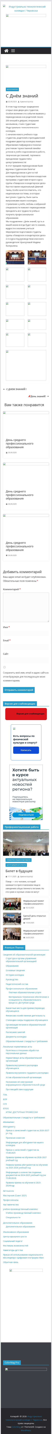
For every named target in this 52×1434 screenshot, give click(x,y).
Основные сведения (15, 970)
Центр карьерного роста (16, 865)
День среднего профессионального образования (19, 443)
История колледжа (15, 975)
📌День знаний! (37, 396)
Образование (12, 965)
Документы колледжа (16, 1036)
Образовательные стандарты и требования (27, 1041)
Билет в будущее (19, 871)
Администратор (26, 101)
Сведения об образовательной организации (24, 954)
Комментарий (12, 589)
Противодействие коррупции (19, 1089)
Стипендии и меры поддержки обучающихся (27, 1020)
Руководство (12, 979)
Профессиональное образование (21, 988)
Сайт (5, 653)
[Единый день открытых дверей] (12, 919)
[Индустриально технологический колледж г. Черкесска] (6, 50)
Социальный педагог (13, 1241)
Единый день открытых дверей (34, 917)
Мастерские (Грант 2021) (15, 1195)
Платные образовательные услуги (25, 992)
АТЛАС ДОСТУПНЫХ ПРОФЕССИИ (22, 1112)
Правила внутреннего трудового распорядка (27, 1072)
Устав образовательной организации (23, 1077)
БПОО (6, 1108)
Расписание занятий (15, 1032)
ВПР (5, 1099)
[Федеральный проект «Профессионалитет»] (12, 904)
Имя (6, 627)
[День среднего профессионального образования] (26, 413)
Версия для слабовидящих (30, 713)
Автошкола (8, 1191)
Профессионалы (10, 1200)
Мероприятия (12, 89)
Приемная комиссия (15, 1138)
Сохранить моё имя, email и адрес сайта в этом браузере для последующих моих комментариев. (26, 676)
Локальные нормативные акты (17, 1046)
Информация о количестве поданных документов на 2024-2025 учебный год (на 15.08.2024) (26, 1175)
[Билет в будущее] (26, 844)
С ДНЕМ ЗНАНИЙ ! (16, 389)
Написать (26, 750)
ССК (5, 1104)
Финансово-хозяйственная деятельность (25, 1015)
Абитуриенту (9, 1126)
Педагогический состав (17, 984)
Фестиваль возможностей (15, 1245)
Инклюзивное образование (16, 1232)
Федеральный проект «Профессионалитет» (33, 902)
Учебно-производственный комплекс (23, 1213)
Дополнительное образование (17, 1222)
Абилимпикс (8, 1122)
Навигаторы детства (13, 1250)
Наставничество (11, 1204)
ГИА (5, 1094)
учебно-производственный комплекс (20, 1209)
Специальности (13, 1217)
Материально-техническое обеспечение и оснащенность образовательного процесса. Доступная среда (29, 1000)
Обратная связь (10, 1262)
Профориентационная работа (18, 860)
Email (7, 640)
